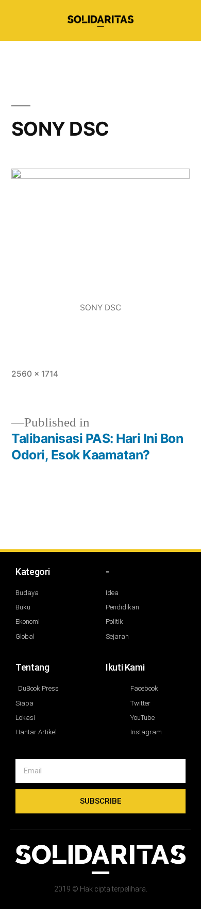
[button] (140, 54)
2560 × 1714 (34, 374)
